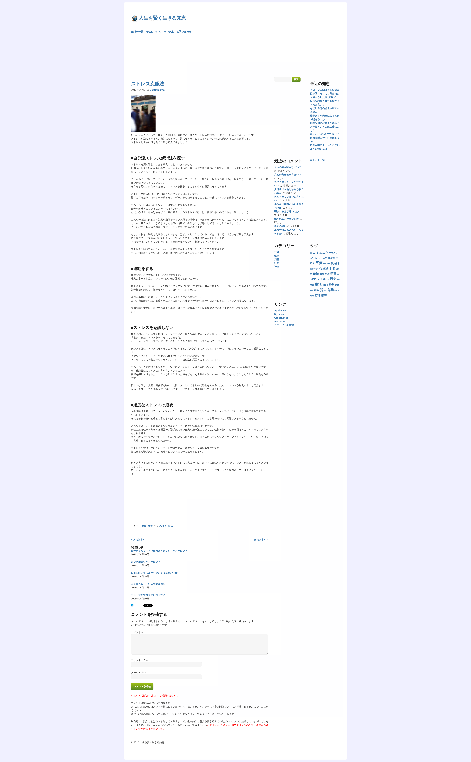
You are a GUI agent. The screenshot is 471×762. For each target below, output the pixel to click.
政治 (316, 273)
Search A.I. (280, 321)
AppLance (280, 310)
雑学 (324, 295)
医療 (319, 262)
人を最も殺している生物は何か (148, 583)
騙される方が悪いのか (286, 211)
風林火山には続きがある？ (325, 123)
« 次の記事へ (138, 539)
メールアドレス (139, 672)
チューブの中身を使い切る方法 (148, 595)
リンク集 (169, 31)
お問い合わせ (184, 31)
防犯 (317, 295)
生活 (170, 526)
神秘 (276, 266)
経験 (312, 290)
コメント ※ (137, 632)
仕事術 (331, 257)
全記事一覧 (137, 31)
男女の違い (280, 226)
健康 (144, 526)
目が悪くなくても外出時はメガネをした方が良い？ (159, 550)
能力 (316, 290)
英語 (325, 290)
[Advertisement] (235, 57)
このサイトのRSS (284, 325)
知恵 (150, 526)
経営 (332, 284)
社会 (276, 263)
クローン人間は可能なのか (325, 89)
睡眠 (324, 285)
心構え (163, 526)
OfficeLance (281, 317)
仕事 (276, 252)
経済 (337, 284)
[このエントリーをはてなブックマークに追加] (132, 606)
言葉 (330, 289)
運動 (312, 295)
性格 (333, 269)
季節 (312, 269)
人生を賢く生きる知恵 (162, 17)
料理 (327, 273)
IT (311, 252)
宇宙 (316, 269)
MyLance (279, 314)
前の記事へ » (261, 539)
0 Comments (157, 89)
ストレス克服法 (147, 83)
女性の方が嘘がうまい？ (287, 167)
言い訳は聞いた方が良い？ (145, 561)
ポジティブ (318, 258)
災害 (312, 284)
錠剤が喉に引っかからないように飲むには (154, 572)
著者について (153, 31)
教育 (322, 273)
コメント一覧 (317, 159)
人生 (325, 257)
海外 (338, 279)
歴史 (333, 278)
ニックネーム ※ (139, 660)
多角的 (334, 263)
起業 (335, 290)
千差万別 (326, 263)
